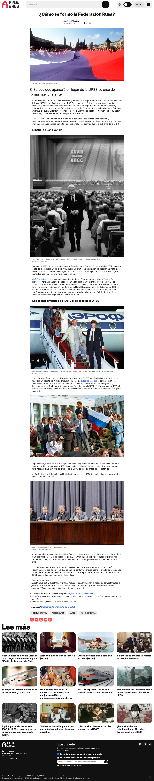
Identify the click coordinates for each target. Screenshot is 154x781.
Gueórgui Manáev (71, 21)
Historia (87, 23)
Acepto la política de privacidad (71, 765)
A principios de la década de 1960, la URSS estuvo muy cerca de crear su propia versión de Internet (19, 730)
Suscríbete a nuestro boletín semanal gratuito (81, 754)
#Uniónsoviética (88, 613)
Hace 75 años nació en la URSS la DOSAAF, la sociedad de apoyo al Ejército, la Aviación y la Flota (19, 658)
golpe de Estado (88, 381)
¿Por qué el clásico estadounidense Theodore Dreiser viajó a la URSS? (131, 729)
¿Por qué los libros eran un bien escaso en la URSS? (94, 728)
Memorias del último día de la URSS (58, 607)
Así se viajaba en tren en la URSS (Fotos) (57, 657)
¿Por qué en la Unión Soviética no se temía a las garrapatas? (19, 691)
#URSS (72, 613)
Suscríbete (66, 744)
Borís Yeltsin (54, 266)
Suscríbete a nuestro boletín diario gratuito (80, 758)
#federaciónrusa (39, 613)
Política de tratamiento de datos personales (14, 754)
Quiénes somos (8, 751)
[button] (100, 3)
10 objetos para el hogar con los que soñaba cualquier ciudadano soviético (57, 729)
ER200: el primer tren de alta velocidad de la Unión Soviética (95, 691)
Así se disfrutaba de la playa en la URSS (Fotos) (95, 657)
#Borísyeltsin (58, 613)
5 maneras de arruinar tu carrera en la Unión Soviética (134, 657)
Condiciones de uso (10, 758)
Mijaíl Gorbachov (39, 279)
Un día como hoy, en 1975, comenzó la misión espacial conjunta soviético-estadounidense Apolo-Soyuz (56, 693)
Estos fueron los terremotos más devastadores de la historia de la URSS (134, 692)
